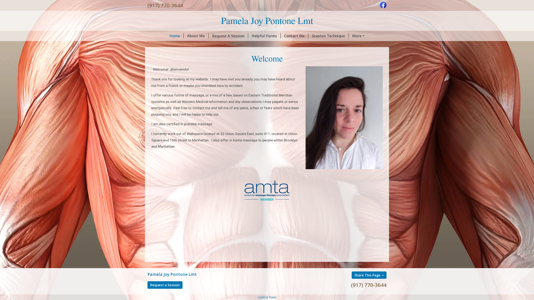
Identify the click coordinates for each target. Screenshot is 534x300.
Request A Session (228, 35)
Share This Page (367, 275)
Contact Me (294, 35)
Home (174, 35)
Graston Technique (328, 35)
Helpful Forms (264, 35)
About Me (196, 35)
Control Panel (267, 297)
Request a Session (165, 285)
